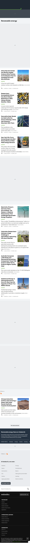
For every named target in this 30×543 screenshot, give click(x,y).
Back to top (23, 494)
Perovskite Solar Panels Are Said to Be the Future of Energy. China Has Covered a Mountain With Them (8, 119)
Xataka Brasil (4, 522)
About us (3, 529)
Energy (3, 81)
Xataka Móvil (4, 503)
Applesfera (4, 509)
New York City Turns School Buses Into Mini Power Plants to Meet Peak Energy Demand (8, 139)
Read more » (16, 109)
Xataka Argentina (5, 520)
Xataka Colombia (5, 518)
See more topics (6, 483)
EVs (2, 473)
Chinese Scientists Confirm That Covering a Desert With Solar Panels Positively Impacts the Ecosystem (8, 402)
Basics (16, 471)
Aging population (5, 479)
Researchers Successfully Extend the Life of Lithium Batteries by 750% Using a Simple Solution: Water (7, 98)
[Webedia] (5, 495)
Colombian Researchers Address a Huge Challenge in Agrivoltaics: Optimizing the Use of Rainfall (8, 235)
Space (3, 468)
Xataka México (5, 516)
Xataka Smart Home (6, 507)
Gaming (25, 441)
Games (20, 441)
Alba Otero (7, 111)
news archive (15, 425)
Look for (28, 489)
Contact (3, 535)
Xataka (3, 501)
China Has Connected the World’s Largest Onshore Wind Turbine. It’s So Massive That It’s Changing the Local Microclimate (8, 75)
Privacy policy (5, 531)
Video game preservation (21, 473)
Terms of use (4, 533)
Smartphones (18, 468)
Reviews (11, 441)
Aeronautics (4, 471)
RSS (1, 393)
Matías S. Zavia (7, 88)
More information (16, 541)
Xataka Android (5, 505)
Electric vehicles (19, 479)
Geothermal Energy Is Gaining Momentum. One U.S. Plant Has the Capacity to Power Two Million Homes (8, 282)
